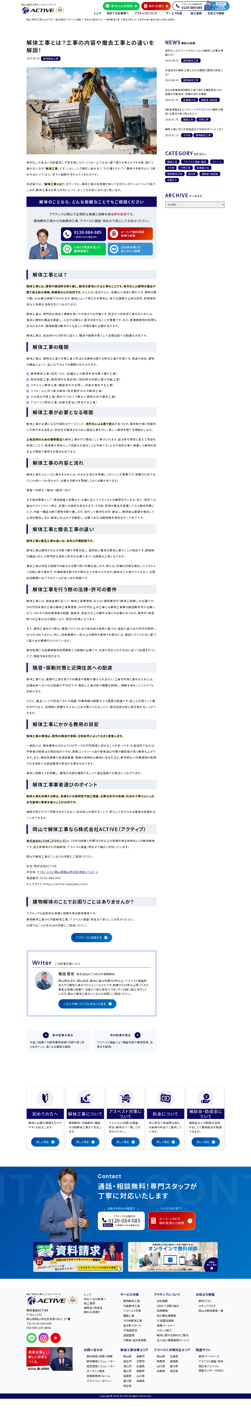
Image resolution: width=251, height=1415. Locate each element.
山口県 (140, 1376)
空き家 (192, 174)
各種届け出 (203, 167)
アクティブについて (167, 1294)
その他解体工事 (132, 1320)
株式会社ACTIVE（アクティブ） (46, 841)
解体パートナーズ (209, 1356)
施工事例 (196, 13)
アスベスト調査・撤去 (194, 161)
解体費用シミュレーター (101, 1361)
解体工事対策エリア (135, 1349)
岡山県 (127, 1356)
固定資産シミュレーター (101, 1366)
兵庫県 (140, 1381)
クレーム (217, 161)
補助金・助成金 (210, 174)
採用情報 (162, 1311)
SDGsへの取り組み (168, 1306)
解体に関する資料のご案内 (173, 1335)
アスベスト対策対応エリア (172, 1349)
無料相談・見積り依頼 (99, 1356)
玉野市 (140, 1361)
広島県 (140, 1366)
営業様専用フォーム (98, 1376)
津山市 (127, 1366)
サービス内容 (130, 1294)
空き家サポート (132, 1325)
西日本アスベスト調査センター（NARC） (211, 1368)
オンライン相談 (95, 1371)
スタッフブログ (207, 1306)
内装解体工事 (131, 1306)
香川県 (127, 1381)
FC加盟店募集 (165, 1320)
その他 (170, 167)
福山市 (127, 1371)
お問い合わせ (93, 1349)
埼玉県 (127, 1386)
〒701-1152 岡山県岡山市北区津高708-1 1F (47, 1317)
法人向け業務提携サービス (173, 1340)
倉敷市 (140, 1356)
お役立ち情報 (205, 1294)
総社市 (127, 1361)
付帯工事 (185, 167)
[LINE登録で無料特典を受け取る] (78, 1257)
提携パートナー (166, 1325)
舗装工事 (172, 161)
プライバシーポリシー (99, 1381)
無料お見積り (92, 1312)
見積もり (172, 180)
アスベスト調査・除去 (211, 1361)
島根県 (127, 1376)
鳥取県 (140, 1371)
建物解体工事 (174, 174)
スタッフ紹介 (164, 1330)
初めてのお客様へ (118, 13)
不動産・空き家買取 (134, 1340)
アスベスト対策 (132, 1311)
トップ (97, 13)
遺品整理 (128, 1335)
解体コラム (205, 1301)
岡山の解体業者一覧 (211, 1311)
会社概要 (162, 1301)
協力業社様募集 (166, 1315)
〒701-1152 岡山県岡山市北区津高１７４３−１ (67, 872)
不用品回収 (130, 1330)
